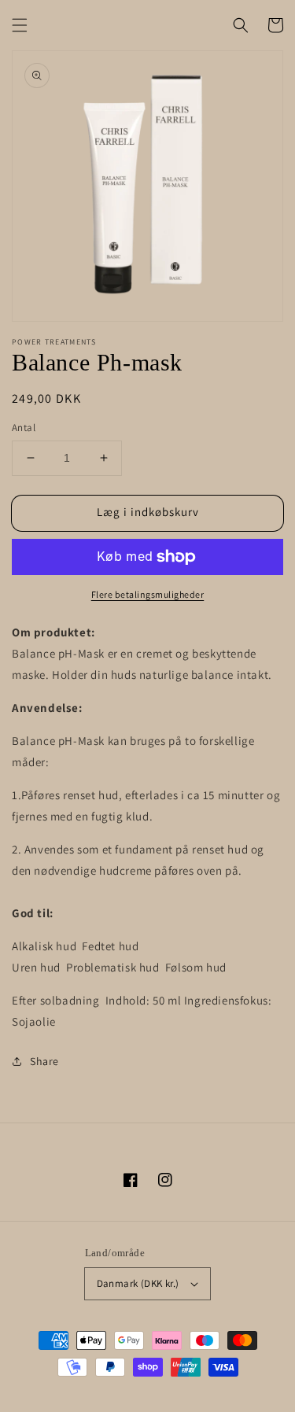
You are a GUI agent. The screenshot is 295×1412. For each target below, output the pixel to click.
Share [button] (44, 1061)
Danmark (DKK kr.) (138, 1283)
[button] (19, 25)
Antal (23, 427)
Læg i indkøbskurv (148, 511)
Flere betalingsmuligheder (148, 594)
